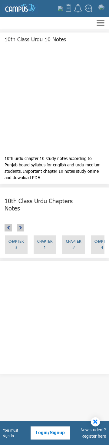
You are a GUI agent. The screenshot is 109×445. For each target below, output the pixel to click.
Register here (93, 436)
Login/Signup (50, 432)
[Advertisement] (54, 100)
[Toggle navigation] (100, 23)
